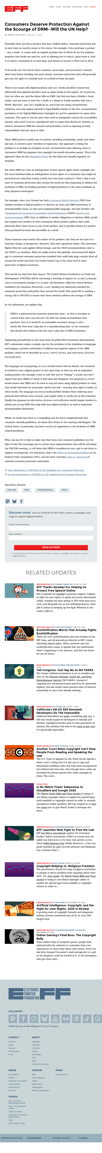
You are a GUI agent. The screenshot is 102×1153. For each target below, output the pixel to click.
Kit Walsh (60, 863)
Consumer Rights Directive (64, 200)
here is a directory (77, 457)
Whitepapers (37, 1087)
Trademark (34, 1138)
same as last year (86, 726)
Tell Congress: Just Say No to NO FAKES (65, 670)
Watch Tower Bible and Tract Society (61, 793)
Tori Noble (60, 902)
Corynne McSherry (65, 827)
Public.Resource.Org (53, 843)
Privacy (11, 1078)
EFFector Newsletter (40, 1090)
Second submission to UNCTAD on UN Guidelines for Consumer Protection (47, 474)
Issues (58, 7)
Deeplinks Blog (44, 584)
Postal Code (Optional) (19, 524)
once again (53, 876)
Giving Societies (15, 1111)
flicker (66, 1019)
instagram (34, 1019)
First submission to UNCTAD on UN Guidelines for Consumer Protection (46, 470)
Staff (34, 1061)
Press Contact (62, 1074)
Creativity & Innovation (17, 1081)
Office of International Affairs (73, 452)
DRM (26, 490)
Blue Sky (44, 1019)
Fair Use (11, 490)
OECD (64, 490)
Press (10, 1054)
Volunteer (36, 1045)
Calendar (36, 1042)
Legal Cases (37, 1084)
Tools (86, 7)
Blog (34, 1074)
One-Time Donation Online (17, 1107)
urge (94, 804)
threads (98, 1019)
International (45, 490)
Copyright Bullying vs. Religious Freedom (66, 866)
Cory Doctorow (63, 627)
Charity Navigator (49, 1026)
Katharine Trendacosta (67, 665)
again (66, 716)
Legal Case (42, 784)
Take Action (77, 7)
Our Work (67, 7)
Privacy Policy (62, 1138)
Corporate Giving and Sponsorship (17, 1116)
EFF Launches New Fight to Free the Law (65, 829)
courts (44, 807)
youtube (55, 1019)
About (51, 7)
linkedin (76, 1019)
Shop (10, 1120)
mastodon (12, 1019)
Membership (13, 1051)
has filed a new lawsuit (53, 833)
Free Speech (13, 1074)
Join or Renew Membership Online (16, 1102)
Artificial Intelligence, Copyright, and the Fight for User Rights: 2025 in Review (65, 907)
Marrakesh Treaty (38, 156)
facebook (23, 1019)
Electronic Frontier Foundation (16, 9)
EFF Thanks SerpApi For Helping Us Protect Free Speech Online (61, 588)
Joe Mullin (60, 707)
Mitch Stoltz (61, 746)
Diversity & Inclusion (40, 1064)
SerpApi (60, 594)
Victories (36, 1048)
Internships (36, 1054)
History (35, 1051)
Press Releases (38, 1078)
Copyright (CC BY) (11, 1138)
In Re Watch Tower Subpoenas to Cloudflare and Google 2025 (60, 788)
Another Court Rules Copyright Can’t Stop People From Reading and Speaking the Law (66, 752)
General (11, 1042)
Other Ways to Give (16, 1123)
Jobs (34, 1058)
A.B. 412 (87, 716)
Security (11, 1048)
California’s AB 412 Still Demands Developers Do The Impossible (59, 711)
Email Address (15, 534)
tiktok (87, 1019)
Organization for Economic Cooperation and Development (36, 213)
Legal (10, 1045)
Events (35, 1081)
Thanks (82, 1138)
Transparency (14, 1084)
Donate (93, 7)
